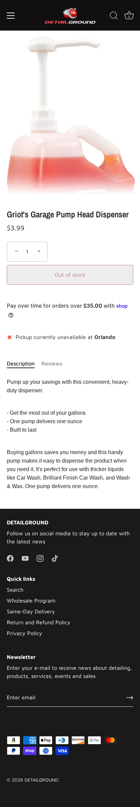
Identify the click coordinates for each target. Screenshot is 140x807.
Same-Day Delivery (31, 611)
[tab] (24, 363)
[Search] (113, 16)
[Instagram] (40, 558)
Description (21, 363)
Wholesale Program (31, 600)
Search (15, 590)
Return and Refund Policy (38, 622)
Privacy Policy (24, 633)
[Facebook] (10, 558)
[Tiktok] (55, 558)
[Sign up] (129, 697)
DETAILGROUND (41, 780)
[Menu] (10, 15)
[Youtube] (25, 558)
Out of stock (70, 275)
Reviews (51, 363)
